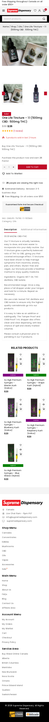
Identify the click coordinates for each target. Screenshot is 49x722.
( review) (18, 131)
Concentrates (9, 537)
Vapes (5, 560)
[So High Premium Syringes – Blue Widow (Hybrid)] (13, 453)
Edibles (5, 541)
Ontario (6, 680)
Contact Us (7, 603)
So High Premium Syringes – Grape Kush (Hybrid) (36, 383)
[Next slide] (45, 93)
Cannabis (7, 532)
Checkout (7, 637)
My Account (8, 619)
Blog (4, 598)
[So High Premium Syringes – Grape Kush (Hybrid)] (36, 362)
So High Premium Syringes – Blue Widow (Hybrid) (13, 473)
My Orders (7, 624)
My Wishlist (7, 628)
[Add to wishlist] (21, 354)
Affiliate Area (8, 607)
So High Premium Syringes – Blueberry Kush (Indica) (13, 426)
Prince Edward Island (12, 685)
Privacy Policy (9, 642)
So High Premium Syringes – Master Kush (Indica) (13, 384)
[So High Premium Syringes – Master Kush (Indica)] (13, 362)
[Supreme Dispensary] (20, 10)
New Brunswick (9, 672)
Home (5, 580)
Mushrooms (8, 546)
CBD (4, 551)
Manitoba (7, 667)
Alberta (5, 658)
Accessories (8, 564)
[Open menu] (3, 10)
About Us (6, 589)
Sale (4, 569)
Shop (4, 585)
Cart (4, 633)
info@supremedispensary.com (21, 517)
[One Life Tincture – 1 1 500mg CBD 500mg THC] (24, 51)
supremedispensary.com (19, 521)
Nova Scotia (8, 676)
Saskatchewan (9, 694)
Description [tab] (10, 229)
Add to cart (32, 167)
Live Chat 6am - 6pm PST (19, 513)
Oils (14, 221)
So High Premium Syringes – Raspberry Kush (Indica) (36, 429)
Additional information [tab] (34, 229)
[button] (13, 93)
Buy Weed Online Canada (15, 653)
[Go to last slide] (3, 93)
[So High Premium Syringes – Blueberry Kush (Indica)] (13, 408)
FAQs (4, 594)
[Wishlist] (35, 10)
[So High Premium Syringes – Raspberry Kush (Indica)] (36, 408)
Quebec (6, 690)
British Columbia (10, 662)
